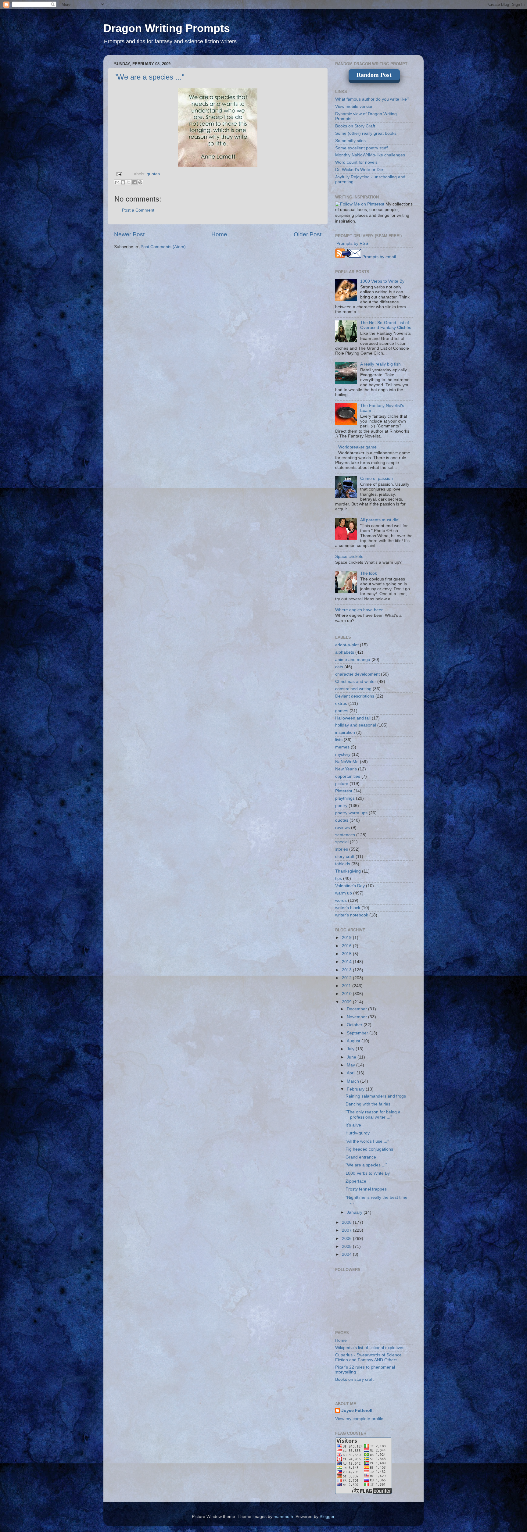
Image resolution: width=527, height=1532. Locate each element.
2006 (347, 1238)
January (355, 1212)
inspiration (345, 732)
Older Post (307, 234)
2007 (347, 1230)
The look (368, 573)
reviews (342, 827)
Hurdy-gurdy (358, 1133)
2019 (347, 937)
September (358, 1033)
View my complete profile (359, 1418)
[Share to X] (129, 182)
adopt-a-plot (347, 645)
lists (338, 739)
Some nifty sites (350, 140)
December (357, 1009)
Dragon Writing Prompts (166, 28)
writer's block (347, 907)
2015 (347, 954)
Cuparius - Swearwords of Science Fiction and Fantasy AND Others (368, 1357)
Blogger (327, 1516)
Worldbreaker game (357, 447)
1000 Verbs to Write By (382, 281)
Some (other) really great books (365, 133)
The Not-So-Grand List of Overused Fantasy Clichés (385, 325)
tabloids (342, 864)
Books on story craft (354, 1379)
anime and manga (352, 659)
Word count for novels (356, 162)
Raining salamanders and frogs (376, 1096)
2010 (347, 993)
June (352, 1057)
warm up (343, 893)
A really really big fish (380, 364)
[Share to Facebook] (134, 182)
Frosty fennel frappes (366, 1189)
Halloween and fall (353, 718)
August (354, 1041)
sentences (345, 835)
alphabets (344, 652)
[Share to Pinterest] (140, 182)
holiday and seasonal (355, 725)
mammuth (283, 1516)
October (355, 1025)
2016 (347, 946)
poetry (341, 805)
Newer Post (129, 234)
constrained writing (353, 689)
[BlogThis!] (123, 182)
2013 (347, 970)
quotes (153, 174)
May (351, 1065)
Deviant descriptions (354, 696)
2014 (347, 961)
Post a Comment (138, 210)
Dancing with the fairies (368, 1104)
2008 (347, 1222)
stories (341, 849)
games (341, 711)
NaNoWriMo (347, 761)
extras (341, 703)
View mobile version (354, 106)
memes (342, 747)
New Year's (346, 769)
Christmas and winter (355, 681)
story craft (344, 856)
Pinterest (343, 791)
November (357, 1017)
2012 (347, 978)
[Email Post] (118, 174)
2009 (347, 1002)
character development (357, 674)
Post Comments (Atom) (163, 247)
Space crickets (349, 556)
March (353, 1081)
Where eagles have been (359, 610)
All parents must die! (380, 520)
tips (338, 878)
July (351, 1049)
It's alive (353, 1125)
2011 (347, 986)
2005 (347, 1246)
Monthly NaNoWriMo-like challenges (370, 155)
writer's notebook (351, 915)
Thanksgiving (348, 871)
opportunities (347, 776)
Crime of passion (376, 478)
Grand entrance (361, 1157)
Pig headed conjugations (369, 1149)
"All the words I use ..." (367, 1141)
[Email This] (117, 182)
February (356, 1089)
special (342, 842)
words (341, 900)
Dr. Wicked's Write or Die (359, 169)
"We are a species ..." (149, 77)
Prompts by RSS (351, 243)
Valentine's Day (350, 886)
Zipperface (356, 1181)
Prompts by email (378, 257)
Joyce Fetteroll (356, 1410)
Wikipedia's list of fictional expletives (369, 1347)
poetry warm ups (351, 813)
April (352, 1073)
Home (219, 234)
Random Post (374, 74)
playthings (345, 798)
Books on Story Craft (355, 126)
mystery (342, 754)
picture (341, 783)
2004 (347, 1254)
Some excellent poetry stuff (361, 148)
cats (339, 667)
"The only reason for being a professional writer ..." (373, 1114)
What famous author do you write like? (372, 99)
